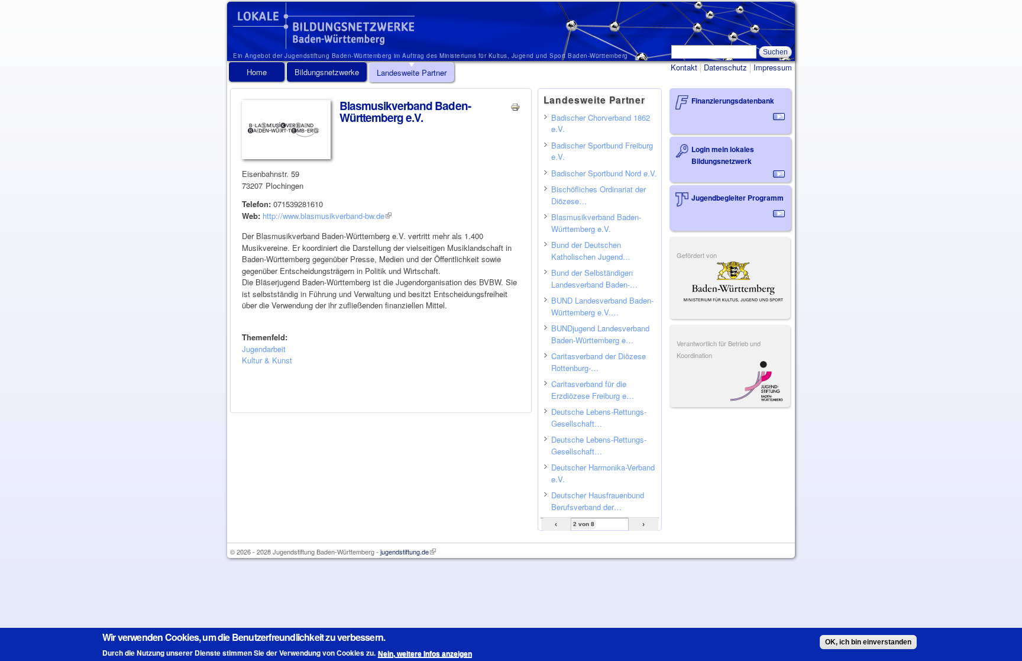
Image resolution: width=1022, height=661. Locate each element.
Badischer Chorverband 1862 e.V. (600, 123)
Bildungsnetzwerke (327, 72)
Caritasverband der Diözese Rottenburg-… (598, 361)
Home (257, 72)
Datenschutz (725, 67)
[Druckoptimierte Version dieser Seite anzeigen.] (515, 105)
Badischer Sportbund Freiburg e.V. (602, 151)
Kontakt (684, 67)
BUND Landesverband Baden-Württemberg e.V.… (602, 306)
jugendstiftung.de (408, 551)
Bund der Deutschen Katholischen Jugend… (590, 250)
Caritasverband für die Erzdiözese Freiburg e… (592, 389)
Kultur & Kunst (267, 360)
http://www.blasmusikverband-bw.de (327, 215)
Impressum (772, 67)
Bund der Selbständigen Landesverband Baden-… (594, 278)
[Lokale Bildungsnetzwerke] (324, 43)
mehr (779, 116)
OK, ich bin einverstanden (868, 642)
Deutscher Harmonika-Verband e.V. (603, 473)
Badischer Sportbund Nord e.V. (604, 173)
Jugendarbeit (264, 348)
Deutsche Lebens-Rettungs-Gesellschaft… (598, 417)
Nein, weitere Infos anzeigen (425, 653)
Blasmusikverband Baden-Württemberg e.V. (596, 222)
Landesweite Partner (412, 72)
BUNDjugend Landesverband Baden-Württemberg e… (600, 334)
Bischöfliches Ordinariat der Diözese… (598, 195)
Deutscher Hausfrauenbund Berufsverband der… (597, 500)
